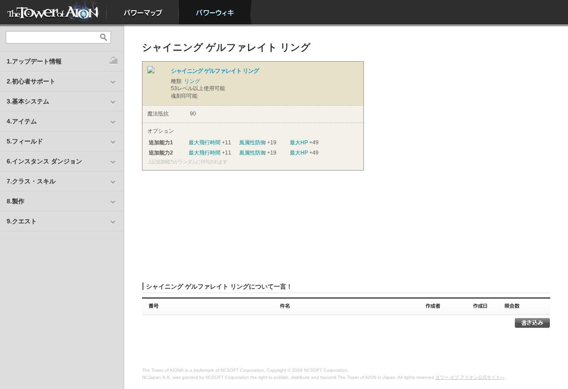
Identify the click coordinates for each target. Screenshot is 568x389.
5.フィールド (25, 141)
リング (192, 81)
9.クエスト (22, 221)
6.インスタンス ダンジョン (44, 161)
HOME (53, 12)
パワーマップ (142, 12)
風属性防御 (252, 142)
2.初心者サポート (31, 81)
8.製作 (15, 201)
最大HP (299, 142)
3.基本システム (28, 101)
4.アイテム (22, 121)
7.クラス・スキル (31, 181)
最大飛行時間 (205, 142)
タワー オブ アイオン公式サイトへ (470, 377)
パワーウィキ (215, 12)
